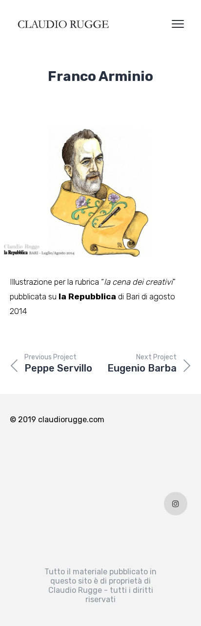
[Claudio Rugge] (63, 24)
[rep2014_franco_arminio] (100, 192)
